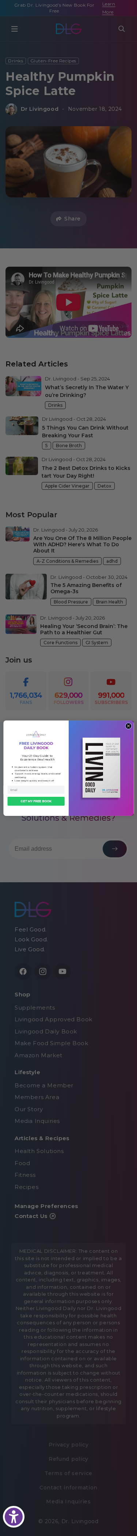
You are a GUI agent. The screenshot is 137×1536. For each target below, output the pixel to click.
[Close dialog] (128, 726)
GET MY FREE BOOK (36, 801)
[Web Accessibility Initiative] (13, 1516)
